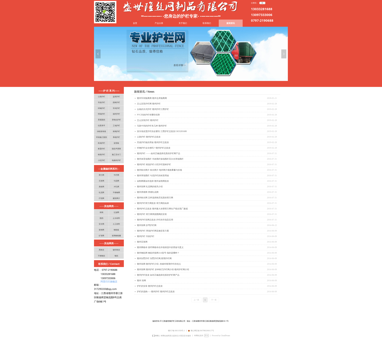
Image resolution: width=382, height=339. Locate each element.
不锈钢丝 (101, 256)
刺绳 (101, 212)
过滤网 (116, 212)
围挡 (101, 218)
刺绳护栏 (116, 131)
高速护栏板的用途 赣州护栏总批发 (153, 142)
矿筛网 (101, 236)
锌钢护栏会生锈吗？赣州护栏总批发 (153, 148)
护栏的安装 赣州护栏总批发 (150, 286)
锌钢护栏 (101, 108)
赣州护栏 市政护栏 (145, 236)
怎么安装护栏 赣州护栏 (147, 120)
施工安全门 (116, 155)
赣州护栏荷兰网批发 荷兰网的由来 (153, 203)
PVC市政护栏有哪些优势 (148, 115)
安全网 (101, 224)
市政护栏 (101, 102)
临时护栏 (116, 114)
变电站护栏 (116, 120)
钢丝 (116, 256)
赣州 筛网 (141, 280)
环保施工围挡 (101, 137)
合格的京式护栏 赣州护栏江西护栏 (153, 109)
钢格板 (116, 230)
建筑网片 (116, 198)
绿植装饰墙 (101, 131)
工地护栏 (116, 126)
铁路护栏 (101, 155)
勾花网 (116, 181)
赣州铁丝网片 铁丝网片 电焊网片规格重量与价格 (159, 170)
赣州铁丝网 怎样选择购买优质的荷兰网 (155, 198)
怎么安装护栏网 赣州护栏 (149, 104)
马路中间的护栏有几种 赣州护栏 (152, 126)
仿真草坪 (101, 126)
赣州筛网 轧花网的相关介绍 (150, 186)
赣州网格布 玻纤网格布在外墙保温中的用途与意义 (160, 247)
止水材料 (116, 218)
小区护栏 (101, 160)
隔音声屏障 (116, 149)
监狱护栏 (116, 97)
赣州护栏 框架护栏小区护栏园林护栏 (154, 164)
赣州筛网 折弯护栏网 (146, 225)
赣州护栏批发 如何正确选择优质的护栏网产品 (158, 275)
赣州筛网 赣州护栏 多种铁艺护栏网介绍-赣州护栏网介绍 (163, 269)
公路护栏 (101, 97)
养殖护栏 (116, 137)
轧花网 (101, 192)
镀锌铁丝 (116, 250)
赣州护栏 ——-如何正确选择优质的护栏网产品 (158, 153)
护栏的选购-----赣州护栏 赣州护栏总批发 (156, 291)
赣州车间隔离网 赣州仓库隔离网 (152, 98)
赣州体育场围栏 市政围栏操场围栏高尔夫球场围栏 (160, 159)
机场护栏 (101, 143)
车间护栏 (116, 108)
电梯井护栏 (116, 160)
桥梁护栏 (101, 149)
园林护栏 (116, 102)
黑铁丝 (101, 250)
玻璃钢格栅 (116, 236)
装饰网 (101, 230)
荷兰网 (101, 175)
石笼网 (101, 181)
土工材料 (116, 224)
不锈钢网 (116, 192)
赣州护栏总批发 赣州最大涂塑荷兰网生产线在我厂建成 (162, 209)
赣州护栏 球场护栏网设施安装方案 (153, 231)
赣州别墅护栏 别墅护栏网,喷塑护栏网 (154, 258)
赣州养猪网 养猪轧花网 (147, 192)
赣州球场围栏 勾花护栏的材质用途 (153, 175)
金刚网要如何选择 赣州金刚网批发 (153, 181)
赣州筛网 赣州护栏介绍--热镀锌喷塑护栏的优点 (159, 264)
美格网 (101, 187)
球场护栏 (101, 114)
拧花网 (101, 198)
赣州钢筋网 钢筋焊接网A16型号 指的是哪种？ (158, 253)
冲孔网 (116, 187)
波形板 (116, 143)
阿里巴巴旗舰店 (109, 281)
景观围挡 (101, 120)
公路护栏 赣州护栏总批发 (149, 137)
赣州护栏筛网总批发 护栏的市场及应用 (155, 220)
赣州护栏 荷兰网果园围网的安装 (152, 214)
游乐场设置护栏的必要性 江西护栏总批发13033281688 (162, 131)
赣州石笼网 (142, 242)
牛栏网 (116, 175)
